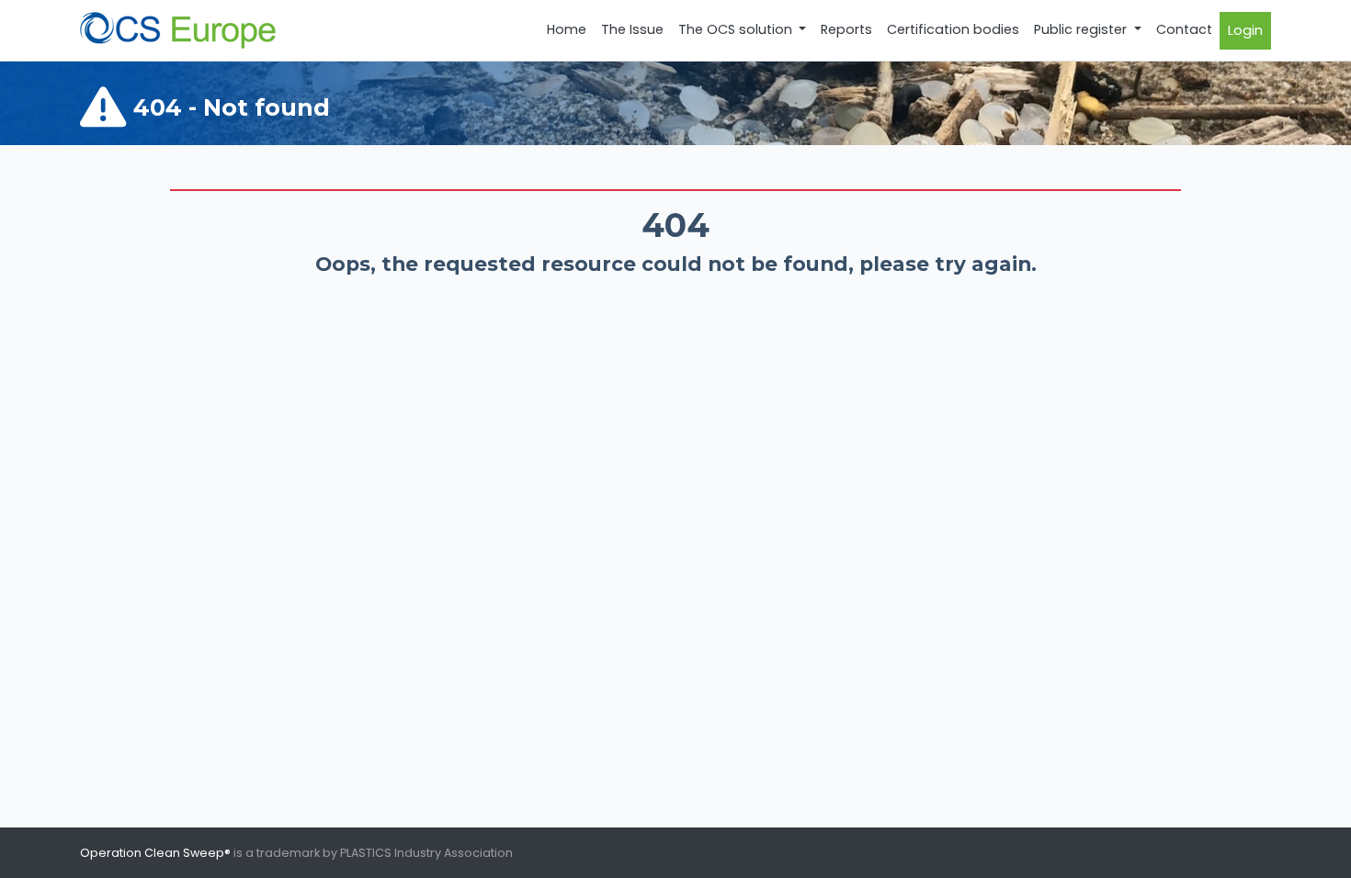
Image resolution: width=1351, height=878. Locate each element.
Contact (1184, 29)
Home (566, 29)
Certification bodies (953, 29)
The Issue (632, 29)
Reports (846, 29)
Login (1245, 30)
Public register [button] (1082, 29)
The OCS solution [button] (737, 29)
